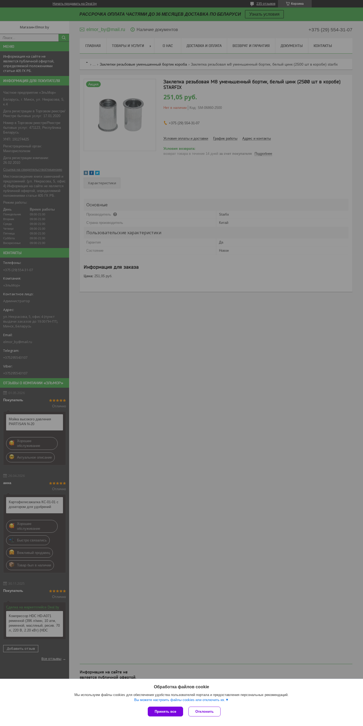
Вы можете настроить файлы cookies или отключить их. (179, 700)
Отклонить (204, 712)
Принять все (165, 712)
